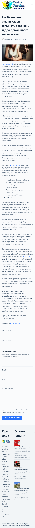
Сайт (3, 379)
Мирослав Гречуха (21, 451)
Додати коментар (8, 388)
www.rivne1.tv (15, 323)
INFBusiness (26, 526)
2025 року (26, 256)
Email (4, 370)
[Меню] (32, 5)
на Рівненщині (15, 165)
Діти (24, 39)
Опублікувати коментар (12, 418)
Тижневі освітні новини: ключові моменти (22, 448)
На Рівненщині (7, 64)
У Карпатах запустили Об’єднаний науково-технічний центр (21, 490)
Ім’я (4, 361)
